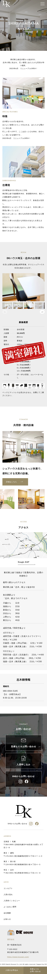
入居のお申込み (11, 970)
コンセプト (8, 888)
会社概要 (7, 913)
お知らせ (7, 919)
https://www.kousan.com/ (18, 957)
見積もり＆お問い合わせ (35, 970)
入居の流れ (8, 895)
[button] (42, 312)
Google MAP (23, 562)
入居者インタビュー (12, 901)
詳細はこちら (11, 482)
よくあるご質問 (10, 907)
